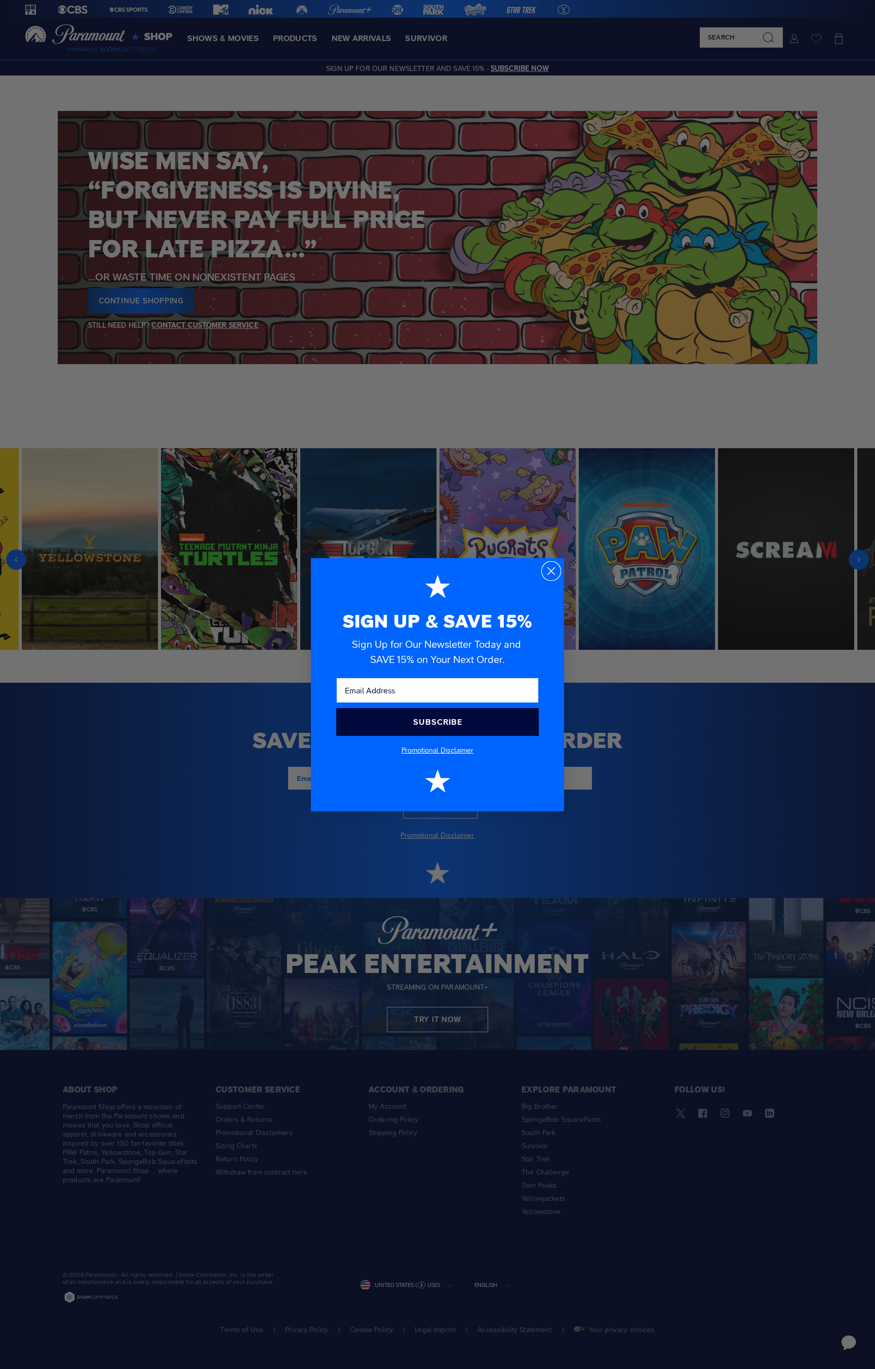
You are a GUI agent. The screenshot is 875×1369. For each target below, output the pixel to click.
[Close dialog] (551, 571)
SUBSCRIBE (437, 722)
